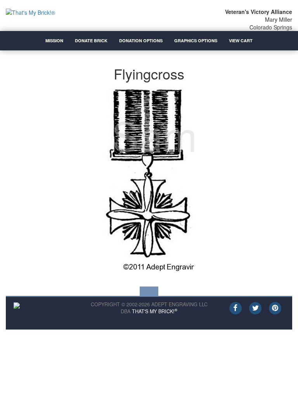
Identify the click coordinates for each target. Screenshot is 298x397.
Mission (54, 40)
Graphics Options (195, 40)
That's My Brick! (154, 311)
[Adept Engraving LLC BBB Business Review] (17, 305)
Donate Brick (91, 40)
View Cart (241, 40)
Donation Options (141, 40)
